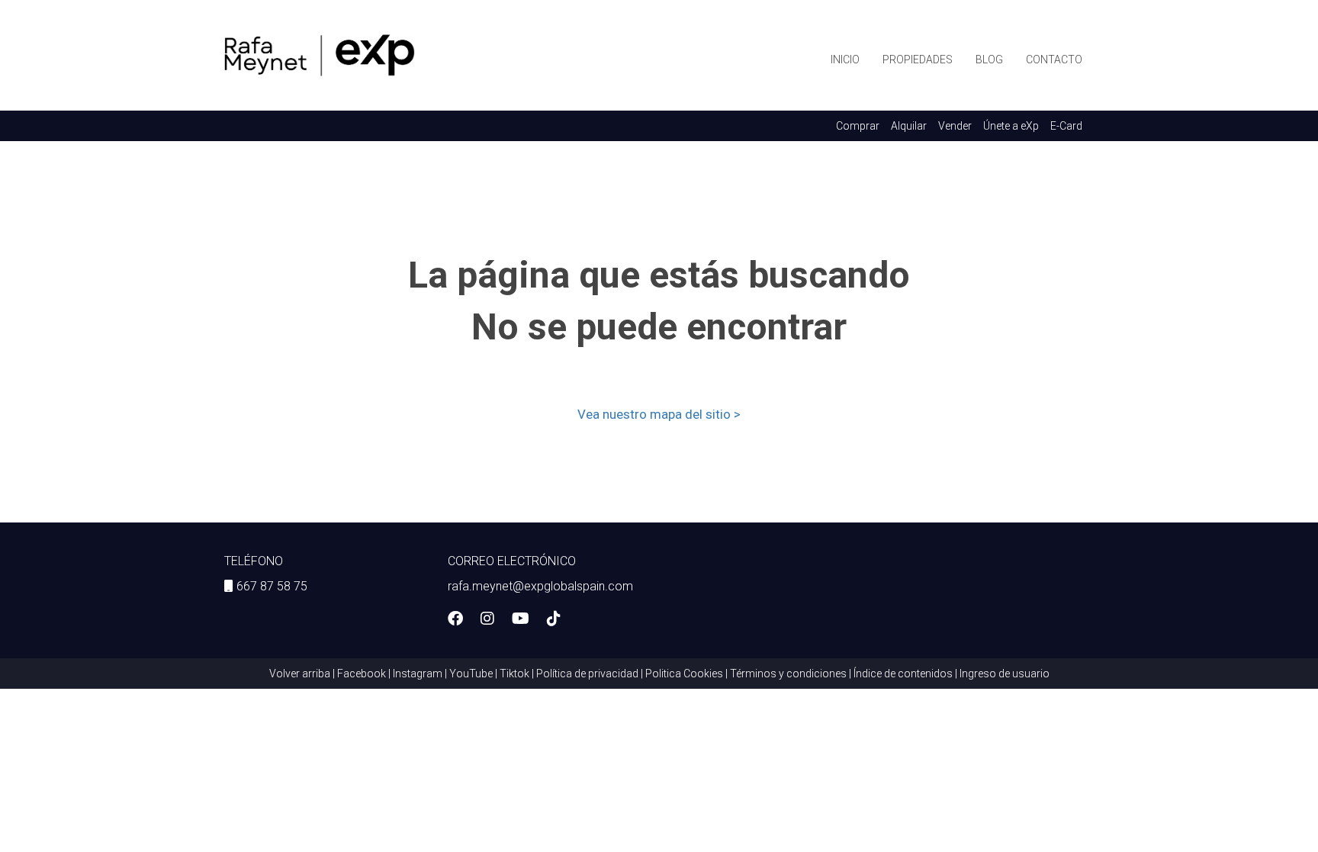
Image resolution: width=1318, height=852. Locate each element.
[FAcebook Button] (455, 620)
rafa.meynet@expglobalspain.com (540, 586)
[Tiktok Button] (554, 620)
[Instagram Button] (487, 620)
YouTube (471, 673)
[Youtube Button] (520, 620)
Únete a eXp (1011, 126)
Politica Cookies (684, 673)
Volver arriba (299, 673)
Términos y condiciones (788, 673)
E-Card (1066, 126)
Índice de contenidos (903, 673)
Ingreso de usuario (1005, 673)
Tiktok (514, 673)
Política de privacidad (587, 673)
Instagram (417, 673)
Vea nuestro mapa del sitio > (659, 414)
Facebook (361, 673)
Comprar (857, 126)
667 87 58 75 (271, 586)
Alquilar (909, 126)
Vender (955, 126)
